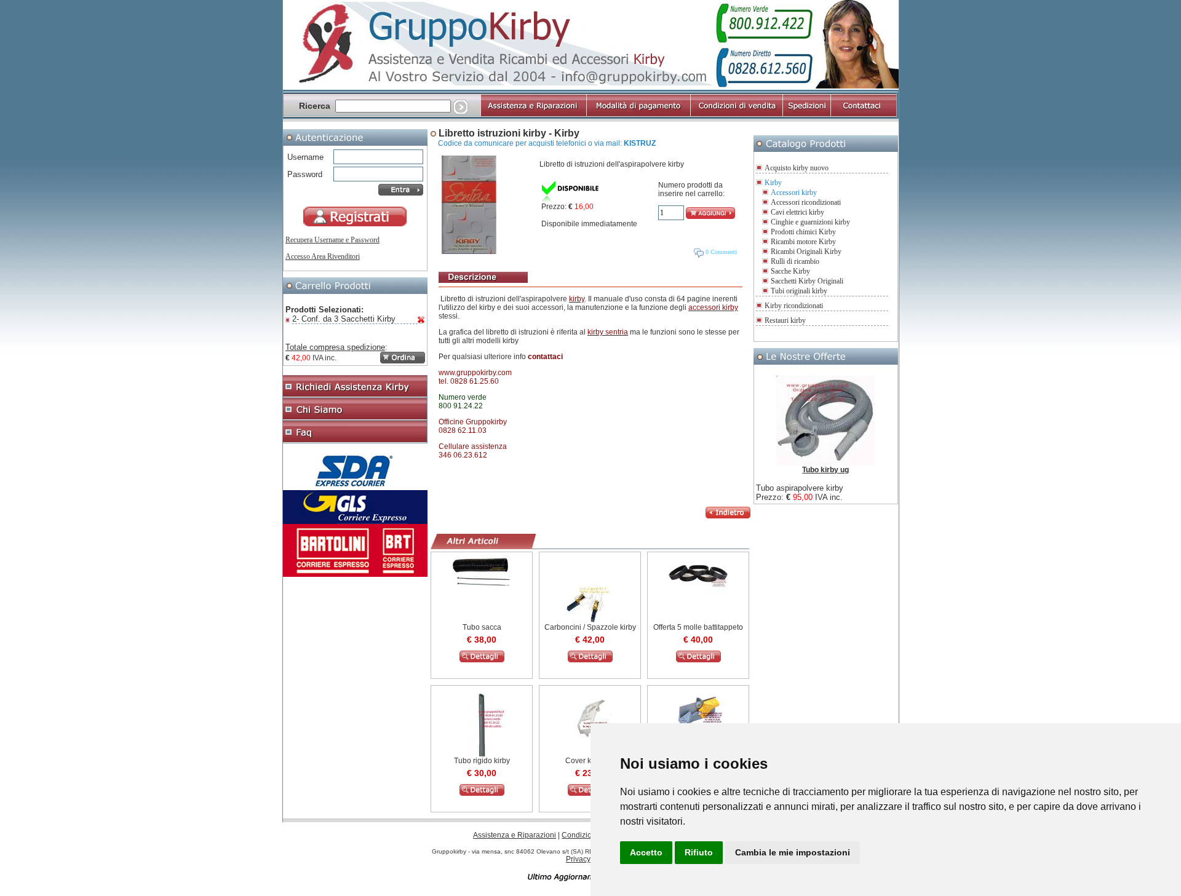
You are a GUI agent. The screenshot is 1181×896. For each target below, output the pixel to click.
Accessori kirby (794, 192)
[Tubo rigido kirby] (481, 793)
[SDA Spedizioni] (355, 487)
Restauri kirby (785, 320)
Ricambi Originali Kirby (806, 251)
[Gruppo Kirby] (591, 87)
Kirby (773, 182)
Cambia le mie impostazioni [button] (792, 852)
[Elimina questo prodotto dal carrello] (421, 321)
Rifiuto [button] (699, 852)
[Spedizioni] (806, 115)
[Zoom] (469, 251)
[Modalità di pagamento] (638, 115)
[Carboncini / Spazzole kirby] (590, 660)
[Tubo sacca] (481, 586)
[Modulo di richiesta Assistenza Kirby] (355, 395)
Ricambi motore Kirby (803, 241)
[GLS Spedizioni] (355, 521)
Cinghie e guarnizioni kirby (810, 222)
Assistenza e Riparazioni (514, 835)
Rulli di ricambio (795, 261)
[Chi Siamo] (355, 418)
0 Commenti (720, 251)
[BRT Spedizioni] (355, 574)
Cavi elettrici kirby (797, 212)
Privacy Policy (589, 859)
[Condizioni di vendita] (736, 115)
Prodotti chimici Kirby (803, 232)
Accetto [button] (646, 852)
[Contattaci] (863, 115)
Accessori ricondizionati (806, 202)
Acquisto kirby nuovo (797, 168)
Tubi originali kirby (799, 291)
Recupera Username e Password (332, 240)
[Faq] (355, 441)
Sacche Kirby (790, 271)
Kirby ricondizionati (794, 305)
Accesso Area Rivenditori (322, 256)
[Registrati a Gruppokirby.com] (355, 224)
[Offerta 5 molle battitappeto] (698, 598)
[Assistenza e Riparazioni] (533, 115)
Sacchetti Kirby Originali (807, 281)
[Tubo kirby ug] (825, 463)
